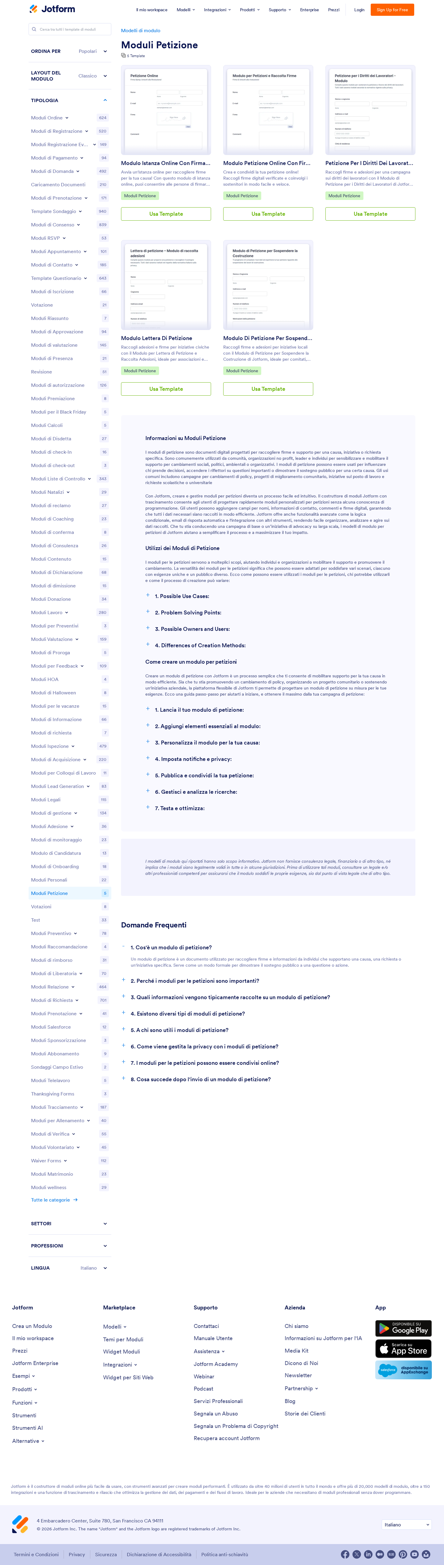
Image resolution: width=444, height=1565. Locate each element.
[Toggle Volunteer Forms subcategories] (78, 1147)
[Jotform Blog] (391, 1554)
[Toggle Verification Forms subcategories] (74, 1134)
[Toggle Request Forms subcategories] (77, 1000)
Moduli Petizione (159, 45)
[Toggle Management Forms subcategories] (76, 813)
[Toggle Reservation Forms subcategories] (81, 1013)
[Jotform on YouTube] (414, 1554)
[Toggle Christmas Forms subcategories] (68, 492)
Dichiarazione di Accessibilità (159, 1554)
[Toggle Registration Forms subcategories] (87, 131)
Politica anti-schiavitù (224, 1554)
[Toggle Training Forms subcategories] (88, 1120)
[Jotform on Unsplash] (426, 1554)
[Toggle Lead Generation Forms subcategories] (88, 786)
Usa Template (166, 213)
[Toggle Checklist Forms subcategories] (89, 479)
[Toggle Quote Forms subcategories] (75, 933)
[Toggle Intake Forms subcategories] (85, 759)
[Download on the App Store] (403, 1348)
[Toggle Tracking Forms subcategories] (82, 1107)
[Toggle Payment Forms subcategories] (82, 158)
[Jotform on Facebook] (345, 1554)
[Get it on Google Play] (403, 1328)
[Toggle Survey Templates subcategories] (80, 211)
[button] (70, 51)
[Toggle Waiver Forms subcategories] (65, 1160)
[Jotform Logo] (52, 9)
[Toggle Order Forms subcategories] (67, 118)
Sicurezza (106, 1554)
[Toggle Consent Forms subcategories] (78, 225)
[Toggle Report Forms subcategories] (73, 987)
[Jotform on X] (356, 1554)
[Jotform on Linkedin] (368, 1554)
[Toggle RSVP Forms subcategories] (64, 238)
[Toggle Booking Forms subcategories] (86, 198)
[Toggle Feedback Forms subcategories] (82, 666)
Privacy (77, 1554)
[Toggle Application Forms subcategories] (78, 171)
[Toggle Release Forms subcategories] (81, 973)
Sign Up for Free (392, 9)
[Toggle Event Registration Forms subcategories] (95, 144)
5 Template (136, 55)
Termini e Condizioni (36, 1554)
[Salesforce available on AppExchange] (403, 1369)
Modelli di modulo (140, 30)
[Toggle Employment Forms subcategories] (67, 612)
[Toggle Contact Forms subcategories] (77, 265)
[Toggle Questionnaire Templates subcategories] (85, 278)
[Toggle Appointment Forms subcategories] (85, 251)
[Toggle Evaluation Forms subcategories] (77, 639)
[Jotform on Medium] (380, 1554)
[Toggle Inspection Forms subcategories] (73, 746)
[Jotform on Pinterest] (403, 1554)
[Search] (34, 29)
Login (359, 9)
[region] (70, 659)
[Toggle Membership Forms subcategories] (72, 826)
